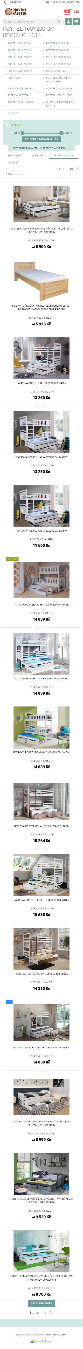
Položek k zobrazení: (41, 139)
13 (71, 169)
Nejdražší (38, 155)
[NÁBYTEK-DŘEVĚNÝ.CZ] (16, 12)
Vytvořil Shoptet (44, 1341)
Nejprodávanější (63, 155)
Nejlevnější (15, 155)
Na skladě (16, 125)
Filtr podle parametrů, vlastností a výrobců (40, 148)
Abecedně (13, 162)
